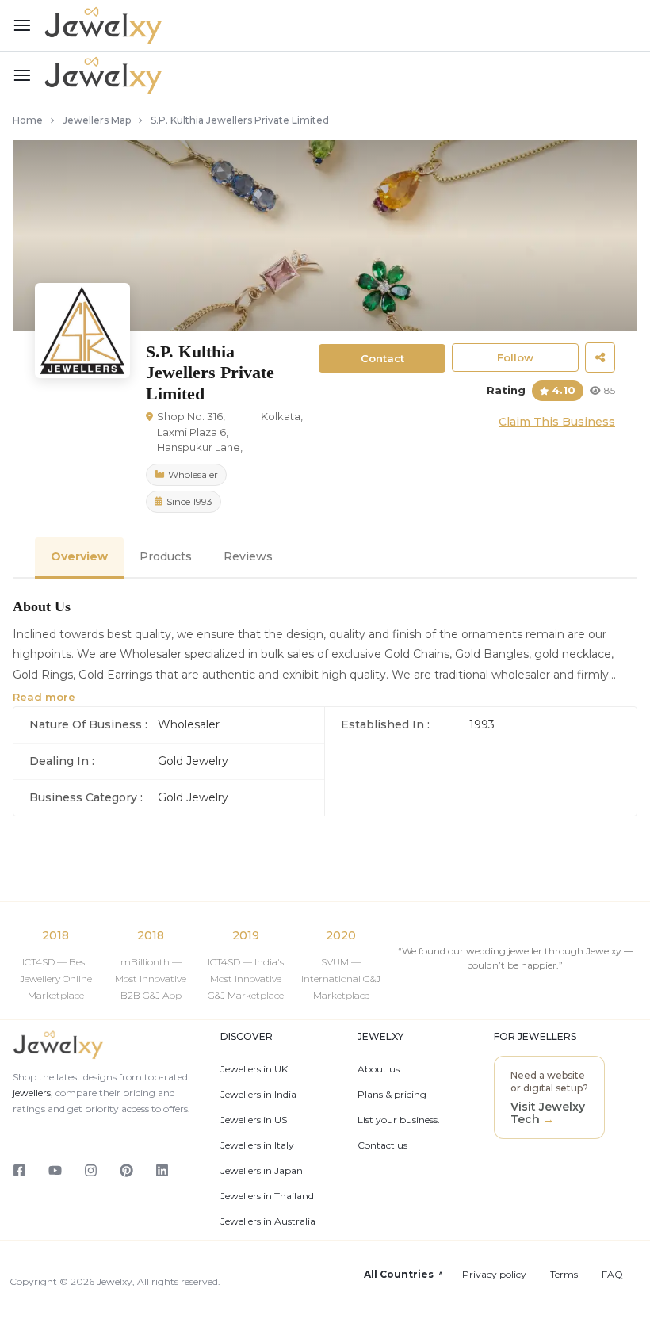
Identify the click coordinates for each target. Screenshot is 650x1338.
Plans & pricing (392, 1094)
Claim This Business (557, 422)
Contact (382, 358)
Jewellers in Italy (257, 1145)
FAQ (612, 1274)
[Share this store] (600, 357)
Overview (79, 556)
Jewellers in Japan (261, 1170)
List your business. (399, 1120)
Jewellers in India (258, 1094)
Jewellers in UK (254, 1069)
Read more (44, 696)
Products (166, 556)
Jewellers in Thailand (267, 1196)
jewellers (32, 1093)
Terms (564, 1274)
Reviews (248, 556)
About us (379, 1069)
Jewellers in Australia (267, 1221)
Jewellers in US (253, 1120)
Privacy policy (494, 1274)
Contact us (382, 1145)
